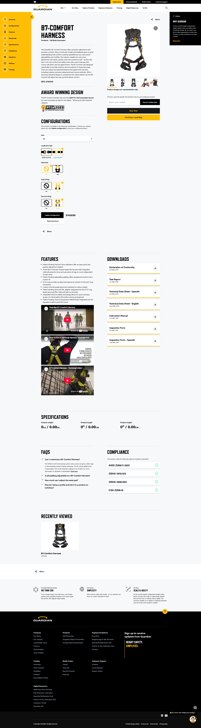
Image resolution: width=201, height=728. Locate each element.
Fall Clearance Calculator (43, 693)
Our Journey (38, 639)
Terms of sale (154, 724)
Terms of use (144, 724)
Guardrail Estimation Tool (101, 642)
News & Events (69, 671)
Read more (176, 41)
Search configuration (150, 102)
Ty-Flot (145, 8)
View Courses (39, 667)
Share (157, 19)
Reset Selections (53, 221)
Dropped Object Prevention (73, 639)
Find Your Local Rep (133, 117)
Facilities (37, 671)
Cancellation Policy (41, 678)
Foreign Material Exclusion (73, 642)
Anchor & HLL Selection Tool (103, 646)
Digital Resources (132, 8)
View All (66, 667)
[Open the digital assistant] (193, 719)
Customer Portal (40, 703)
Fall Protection (68, 636)
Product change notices (132, 724)
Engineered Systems (105, 8)
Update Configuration (52, 215)
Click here (74, 471)
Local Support (97, 667)
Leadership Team (40, 642)
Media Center (146, 2)
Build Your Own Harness (43, 689)
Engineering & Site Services (102, 639)
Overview (95, 636)
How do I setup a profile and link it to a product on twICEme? (66, 486)
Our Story (75, 8)
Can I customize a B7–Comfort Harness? (62, 459)
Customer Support (162, 2)
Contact (95, 649)
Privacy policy (164, 724)
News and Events (131, 2)
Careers (37, 646)
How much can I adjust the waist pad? (61, 480)
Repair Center (97, 671)
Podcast (66, 674)
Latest (65, 664)
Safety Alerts (117, 2)
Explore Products (88, 8)
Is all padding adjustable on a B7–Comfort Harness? (67, 475)
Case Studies (39, 652)
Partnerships (38, 649)
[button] (133, 111)
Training (119, 8)
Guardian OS (38, 706)
